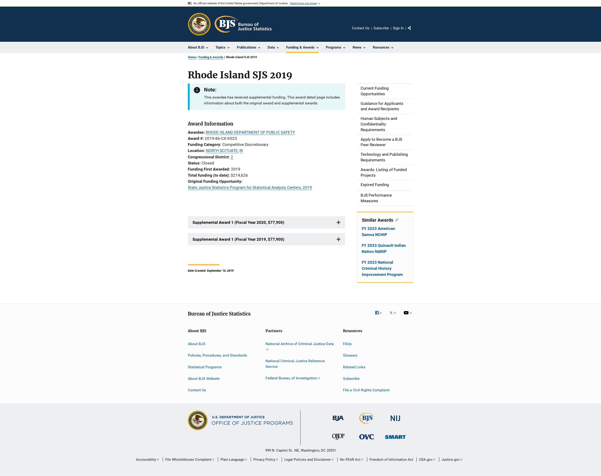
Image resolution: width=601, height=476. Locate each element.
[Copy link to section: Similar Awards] (395, 219)
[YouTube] (408, 316)
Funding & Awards (211, 57)
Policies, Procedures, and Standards (217, 355)
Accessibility (146, 459)
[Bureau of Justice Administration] (338, 421)
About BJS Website (204, 378)
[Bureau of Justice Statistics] (366, 424)
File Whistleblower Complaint (188, 459)
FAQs (347, 344)
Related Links (354, 367)
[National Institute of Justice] (395, 422)
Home (192, 57)
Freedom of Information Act (391, 459)
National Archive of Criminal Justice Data (300, 344)
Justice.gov (451, 459)
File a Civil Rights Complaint (366, 390)
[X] (394, 316)
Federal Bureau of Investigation (291, 378)
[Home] (243, 24)
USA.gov (425, 459)
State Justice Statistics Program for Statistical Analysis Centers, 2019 (250, 187)
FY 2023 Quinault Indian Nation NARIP (384, 248)
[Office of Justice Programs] (199, 24)
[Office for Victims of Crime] (366, 440)
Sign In (398, 28)
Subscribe (381, 28)
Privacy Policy (264, 459)
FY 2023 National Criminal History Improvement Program (382, 268)
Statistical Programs (205, 367)
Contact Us (361, 28)
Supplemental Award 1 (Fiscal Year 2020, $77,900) (238, 222)
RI (241, 150)
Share (413, 31)
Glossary (350, 355)
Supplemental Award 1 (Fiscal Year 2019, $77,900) (238, 239)
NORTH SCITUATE (222, 150)
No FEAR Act (350, 459)
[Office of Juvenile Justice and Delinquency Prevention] (338, 441)
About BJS (196, 344)
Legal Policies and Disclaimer (307, 459)
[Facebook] (380, 316)
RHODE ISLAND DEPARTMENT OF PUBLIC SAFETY (250, 132)
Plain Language (232, 459)
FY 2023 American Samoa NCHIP (378, 231)
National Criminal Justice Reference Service (295, 364)
